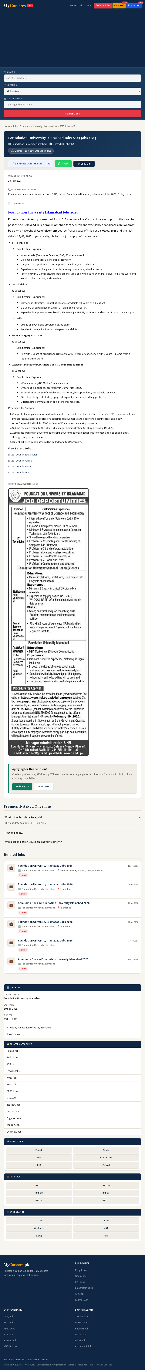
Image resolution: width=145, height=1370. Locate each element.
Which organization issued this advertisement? (33, 842)
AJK (39, 1165)
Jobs (15, 126)
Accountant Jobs (84, 1346)
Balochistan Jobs (84, 1288)
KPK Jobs (11, 1064)
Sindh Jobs (12, 1057)
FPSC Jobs (12, 1084)
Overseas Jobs (14, 1131)
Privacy (99, 1364)
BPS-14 (38, 1200)
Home (73, 5)
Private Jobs (29, 1364)
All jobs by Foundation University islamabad (29, 1027)
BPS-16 (106, 1185)
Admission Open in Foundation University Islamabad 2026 (53, 903)
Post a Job (135, 5)
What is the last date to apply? (23, 817)
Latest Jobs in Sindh (19, 466)
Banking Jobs (13, 1125)
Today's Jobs (103, 5)
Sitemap (8, 1364)
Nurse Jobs (80, 1334)
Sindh (106, 1150)
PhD (106, 1235)
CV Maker (120, 5)
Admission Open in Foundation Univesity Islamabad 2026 (53, 959)
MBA (106, 1228)
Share (65, 163)
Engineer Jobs (14, 1118)
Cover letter (43, 786)
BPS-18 (38, 1193)
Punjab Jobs (13, 1051)
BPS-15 (106, 1193)
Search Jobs (72, 114)
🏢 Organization (13, 98)
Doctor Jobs (13, 1111)
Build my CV (22, 786)
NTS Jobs (11, 1098)
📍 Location (10, 85)
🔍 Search (9, 72)
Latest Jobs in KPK (18, 473)
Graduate (39, 1228)
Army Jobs (12, 1078)
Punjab (38, 1150)
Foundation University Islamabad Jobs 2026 (45, 866)
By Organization (58, 1364)
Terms (91, 1364)
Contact (108, 1364)
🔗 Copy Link (84, 164)
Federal (106, 1165)
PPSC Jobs (12, 1091)
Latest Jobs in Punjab (20, 461)
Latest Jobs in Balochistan (23, 455)
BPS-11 (106, 1200)
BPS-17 (38, 1185)
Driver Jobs (80, 1340)
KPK (39, 1157)
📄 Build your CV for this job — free (30, 163)
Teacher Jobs (13, 1105)
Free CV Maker (14, 1034)
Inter (106, 1220)
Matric (39, 1220)
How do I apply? (14, 833)
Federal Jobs (13, 1071)
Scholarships (43, 1364)
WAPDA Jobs (10, 1346)
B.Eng (39, 1235)
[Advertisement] (72, 39)
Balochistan (106, 1157)
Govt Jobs (85, 5)
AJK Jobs (79, 1294)
